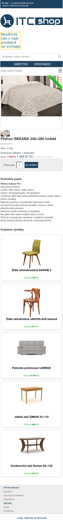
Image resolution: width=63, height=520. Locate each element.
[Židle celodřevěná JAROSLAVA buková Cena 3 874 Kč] (31, 300)
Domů (3, 70)
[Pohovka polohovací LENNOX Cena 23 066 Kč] (31, 344)
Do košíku (31, 165)
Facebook (8, 511)
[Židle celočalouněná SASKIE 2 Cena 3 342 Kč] (31, 251)
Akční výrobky (15, 70)
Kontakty (8, 491)
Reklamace (9, 499)
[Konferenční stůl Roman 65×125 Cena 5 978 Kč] (31, 442)
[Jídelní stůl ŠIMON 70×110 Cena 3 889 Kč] (31, 393)
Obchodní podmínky (14, 495)
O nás (6, 507)
